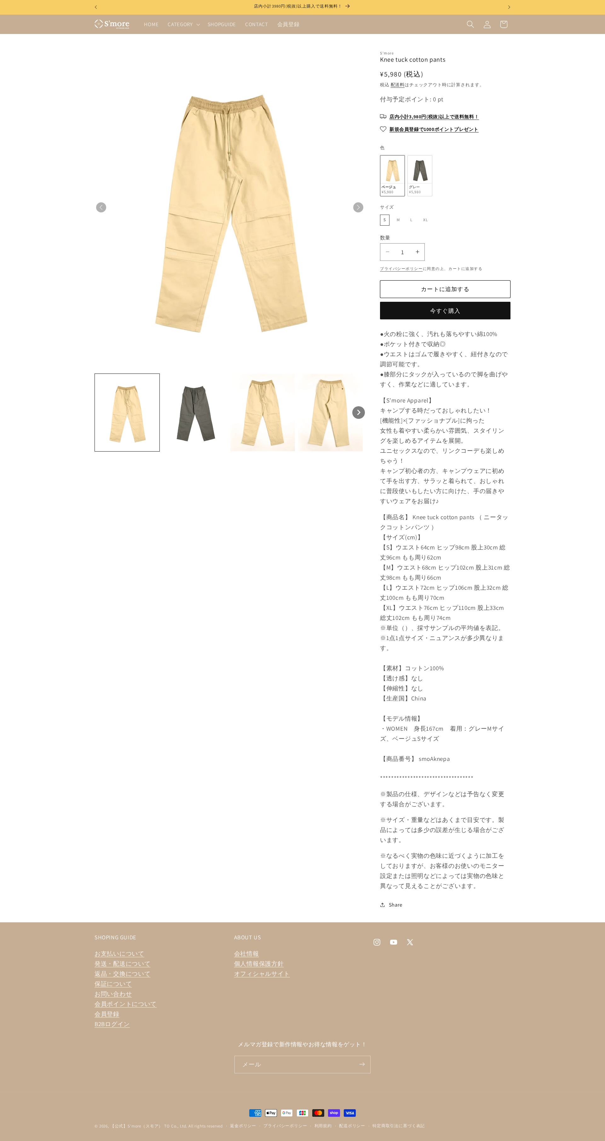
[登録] (362, 1064)
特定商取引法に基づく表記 (398, 1125)
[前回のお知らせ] (96, 7)
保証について (113, 984)
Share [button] (395, 904)
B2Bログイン (112, 1024)
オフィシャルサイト (262, 974)
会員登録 (107, 1014)
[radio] (392, 175)
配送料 (398, 84)
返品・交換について (122, 974)
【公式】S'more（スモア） (136, 1126)
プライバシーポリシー (401, 268)
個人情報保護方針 (259, 964)
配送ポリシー (352, 1125)
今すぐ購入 (445, 310)
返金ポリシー (243, 1125)
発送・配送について (122, 964)
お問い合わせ (113, 994)
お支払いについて (119, 954)
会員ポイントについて (126, 1004)
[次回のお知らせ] (509, 7)
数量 (385, 237)
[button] (183, 24)
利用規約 (323, 1125)
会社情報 (246, 954)
